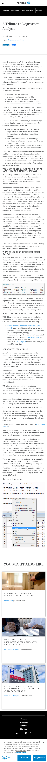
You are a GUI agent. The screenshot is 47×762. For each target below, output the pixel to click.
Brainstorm (8, 600)
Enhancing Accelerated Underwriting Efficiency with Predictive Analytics (20, 642)
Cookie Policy (21, 753)
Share (7, 45)
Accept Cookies (39, 758)
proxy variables (34, 337)
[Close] (43, 742)
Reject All (24, 758)
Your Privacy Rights (6, 758)
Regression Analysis (16, 40)
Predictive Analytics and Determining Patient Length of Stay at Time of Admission (23, 688)
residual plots (21, 342)
